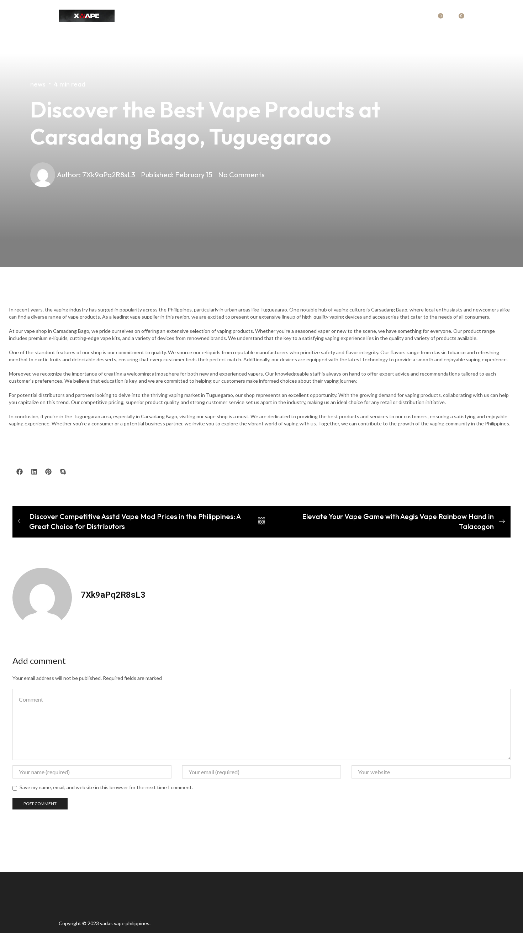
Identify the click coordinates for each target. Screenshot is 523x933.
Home (204, 16)
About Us (274, 16)
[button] (19, 472)
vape (119, 923)
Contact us (310, 16)
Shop (226, 16)
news (247, 16)
